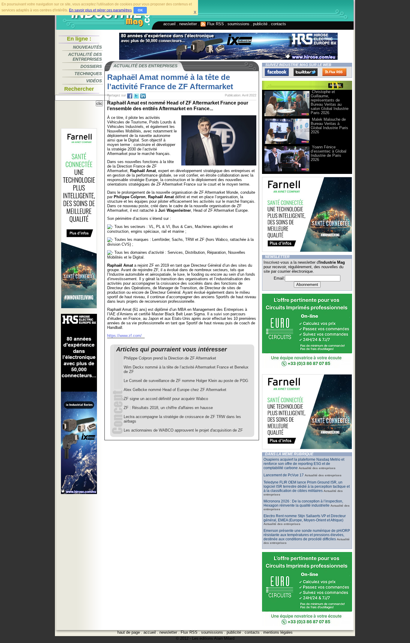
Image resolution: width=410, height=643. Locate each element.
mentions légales (278, 632)
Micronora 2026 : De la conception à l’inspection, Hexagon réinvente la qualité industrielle (303, 503)
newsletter (188, 24)
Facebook (277, 72)
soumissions (238, 24)
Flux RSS (215, 24)
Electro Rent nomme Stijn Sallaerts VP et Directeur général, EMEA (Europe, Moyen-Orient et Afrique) (305, 518)
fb (130, 96)
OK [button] (140, 10)
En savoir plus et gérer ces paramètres (100, 10)
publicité (260, 24)
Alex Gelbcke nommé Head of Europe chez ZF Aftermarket (175, 389)
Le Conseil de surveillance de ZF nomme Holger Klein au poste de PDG (186, 380)
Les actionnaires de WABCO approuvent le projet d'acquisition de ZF (183, 430)
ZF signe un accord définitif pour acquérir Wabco (166, 398)
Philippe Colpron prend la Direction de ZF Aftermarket (170, 358)
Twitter (306, 72)
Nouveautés (87, 47)
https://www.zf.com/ (124, 335)
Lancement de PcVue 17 (284, 475)
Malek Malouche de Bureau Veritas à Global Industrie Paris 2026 (329, 125)
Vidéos (94, 80)
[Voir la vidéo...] (287, 115)
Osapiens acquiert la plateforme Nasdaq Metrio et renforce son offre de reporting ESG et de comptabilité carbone (304, 463)
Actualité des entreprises (85, 57)
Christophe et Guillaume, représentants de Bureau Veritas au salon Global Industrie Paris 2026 (329, 102)
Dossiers (91, 66)
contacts (278, 24)
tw (136, 96)
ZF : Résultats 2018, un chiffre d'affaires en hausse (168, 407)
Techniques (88, 73)
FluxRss (334, 72)
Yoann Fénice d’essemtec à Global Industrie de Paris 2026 (328, 153)
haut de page (128, 632)
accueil (169, 24)
